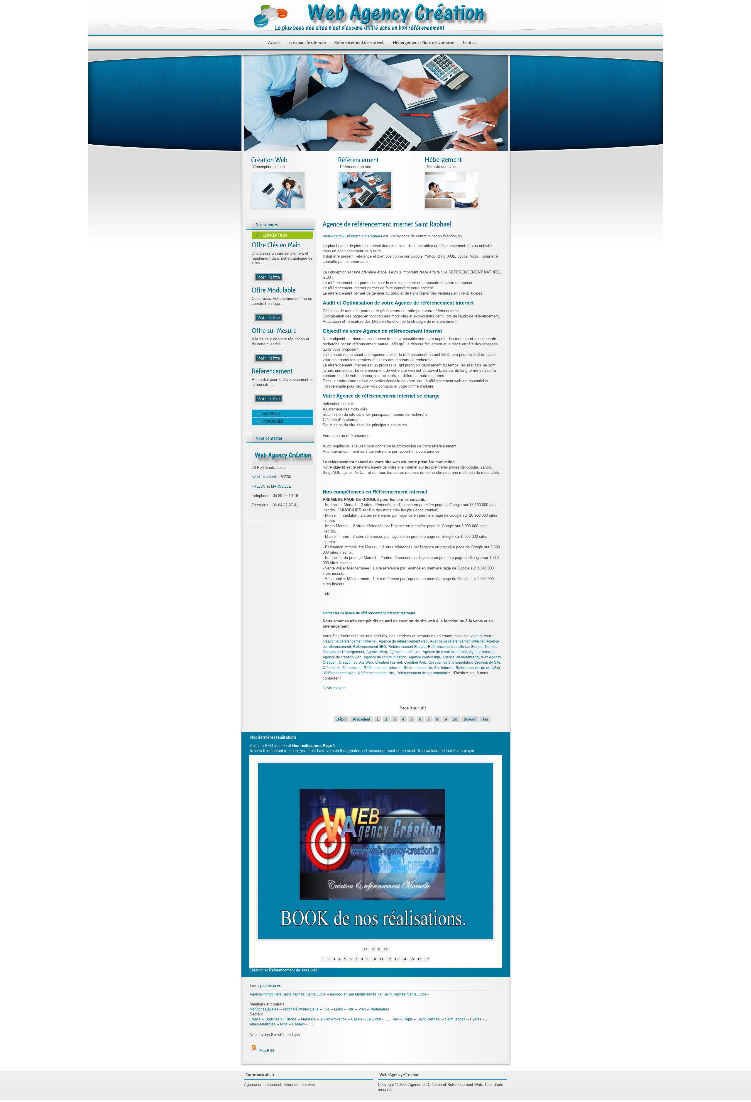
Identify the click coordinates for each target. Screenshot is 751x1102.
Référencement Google (407, 647)
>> (386, 949)
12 (389, 959)
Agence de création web (342, 657)
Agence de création (404, 652)
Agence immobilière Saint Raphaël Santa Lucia (287, 994)
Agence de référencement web (403, 641)
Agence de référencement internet (457, 641)
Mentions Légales (264, 1009)
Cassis (356, 1019)
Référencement (358, 160)
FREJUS (258, 486)
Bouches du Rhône (280, 1019)
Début (341, 719)
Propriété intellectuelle (301, 1009)
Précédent (361, 719)
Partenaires (380, 1009)
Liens (338, 1009)
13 (397, 959)
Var (395, 1019)
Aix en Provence (333, 1019)
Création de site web (307, 42)
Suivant (470, 719)
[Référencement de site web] (364, 209)
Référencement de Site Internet (428, 668)
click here (482, 751)
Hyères (475, 1019)
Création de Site (487, 662)
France (255, 1019)
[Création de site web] (278, 209)
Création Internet (388, 662)
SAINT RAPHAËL (266, 477)
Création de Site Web (356, 662)
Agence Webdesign (424, 657)
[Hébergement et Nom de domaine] (451, 209)
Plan (362, 1009)
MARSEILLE (281, 486)
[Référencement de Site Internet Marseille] (268, 404)
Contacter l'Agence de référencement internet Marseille (369, 613)
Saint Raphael (428, 1019)
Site (326, 1009)
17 (427, 959)
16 (419, 959)
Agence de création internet (445, 652)
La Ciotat (374, 1019)
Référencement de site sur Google (455, 647)
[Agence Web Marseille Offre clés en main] (268, 282)
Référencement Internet (382, 668)
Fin (485, 719)
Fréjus (408, 1019)
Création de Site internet (342, 668)
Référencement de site (376, 673)
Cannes (298, 1024)
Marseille (308, 1019)
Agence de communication (385, 657)
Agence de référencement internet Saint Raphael (387, 224)
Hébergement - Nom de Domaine (423, 42)
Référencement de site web (359, 42)
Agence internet (481, 652)
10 (455, 719)
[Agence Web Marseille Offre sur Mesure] (268, 363)
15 (412, 959)
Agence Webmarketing (460, 657)
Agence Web (376, 652)
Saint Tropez (455, 1019)
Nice (283, 1024)
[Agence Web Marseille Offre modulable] (268, 323)
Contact (470, 42)
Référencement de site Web (478, 668)
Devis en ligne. (334, 688)
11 (381, 959)
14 (404, 959)
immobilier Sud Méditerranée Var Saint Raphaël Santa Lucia (378, 994)
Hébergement (443, 159)
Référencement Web (339, 673)
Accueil (274, 42)
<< (365, 949)
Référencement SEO (369, 647)
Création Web (269, 160)
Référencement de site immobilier (423, 673)
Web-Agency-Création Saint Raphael (352, 236)
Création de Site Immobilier (450, 662)
